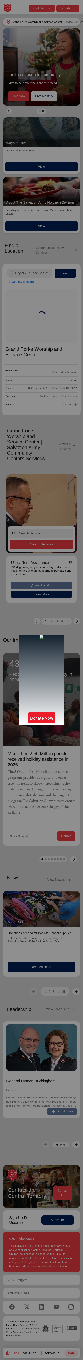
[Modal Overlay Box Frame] (41, 680)
